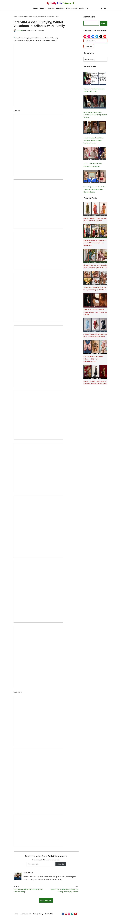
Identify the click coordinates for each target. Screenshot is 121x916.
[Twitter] (96, 36)
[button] (63, 8)
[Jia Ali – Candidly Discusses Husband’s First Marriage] (94, 154)
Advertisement (71, 8)
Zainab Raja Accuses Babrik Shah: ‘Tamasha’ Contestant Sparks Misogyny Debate (94, 189)
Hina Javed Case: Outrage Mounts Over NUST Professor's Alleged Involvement (94, 243)
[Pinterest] (84, 36)
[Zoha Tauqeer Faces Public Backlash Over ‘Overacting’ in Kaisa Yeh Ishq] (94, 102)
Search (103, 23)
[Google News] (75, 914)
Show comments (46, 900)
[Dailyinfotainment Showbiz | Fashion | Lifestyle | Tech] (60, 3)
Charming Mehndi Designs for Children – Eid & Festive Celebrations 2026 (93, 359)
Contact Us (83, 8)
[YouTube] (104, 36)
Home (35, 8)
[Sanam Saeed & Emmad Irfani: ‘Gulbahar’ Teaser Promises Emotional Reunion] (94, 128)
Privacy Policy (38, 914)
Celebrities (20, 16)
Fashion (51, 8)
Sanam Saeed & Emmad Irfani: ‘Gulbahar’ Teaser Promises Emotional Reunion (93, 140)
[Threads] (100, 36)
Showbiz (43, 8)
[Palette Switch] (101, 8)
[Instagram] (88, 36)
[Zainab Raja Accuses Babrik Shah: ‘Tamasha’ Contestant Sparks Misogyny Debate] (94, 177)
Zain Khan (20, 30)
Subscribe (60, 864)
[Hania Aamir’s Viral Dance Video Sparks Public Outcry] (94, 79)
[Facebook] (92, 36)
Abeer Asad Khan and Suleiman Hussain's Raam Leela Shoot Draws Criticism (95, 312)
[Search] (105, 8)
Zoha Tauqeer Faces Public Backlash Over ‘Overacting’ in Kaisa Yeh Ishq (95, 114)
